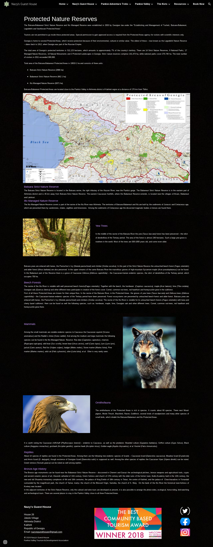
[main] (106, 52)
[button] (209, 4)
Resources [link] (180, 4)
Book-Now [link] (198, 4)
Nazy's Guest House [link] (83, 4)
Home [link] (62, 4)
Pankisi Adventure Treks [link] (114, 4)
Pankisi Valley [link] (142, 4)
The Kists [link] (162, 4)
